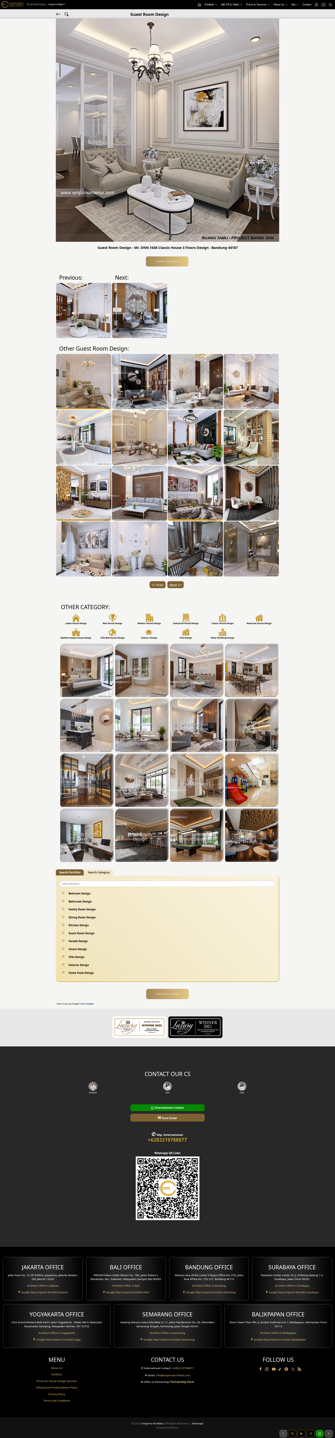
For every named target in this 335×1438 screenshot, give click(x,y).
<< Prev (157, 585)
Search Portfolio (69, 872)
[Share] (310, 1433)
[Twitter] (293, 1371)
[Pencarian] (292, 1433)
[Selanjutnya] (329, 1433)
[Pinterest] (287, 1370)
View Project (167, 261)
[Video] (301, 1433)
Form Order (167, 1117)
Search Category (98, 872)
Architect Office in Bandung (209, 1285)
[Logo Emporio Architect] (12, 4)
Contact (306, 4)
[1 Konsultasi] (319, 1433)
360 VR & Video (230, 4)
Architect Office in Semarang (167, 1333)
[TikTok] (280, 1370)
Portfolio (210, 4)
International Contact (169, 1107)
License (90, 1003)
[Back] (58, 14)
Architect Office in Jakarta (42, 1285)
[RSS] (299, 1370)
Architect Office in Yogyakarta (57, 1333)
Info (293, 4)
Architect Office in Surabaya (292, 1285)
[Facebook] (261, 1370)
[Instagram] (267, 1370)
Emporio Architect (152, 1423)
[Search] (330, 5)
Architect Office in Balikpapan (278, 1333)
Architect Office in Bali (126, 1285)
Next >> (175, 585)
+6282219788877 (56, 4)
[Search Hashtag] (66, 14)
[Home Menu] (199, 5)
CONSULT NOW (167, 993)
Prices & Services (256, 4)
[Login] (316, 5)
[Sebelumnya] (283, 1433)
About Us (279, 4)
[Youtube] (274, 1370)
